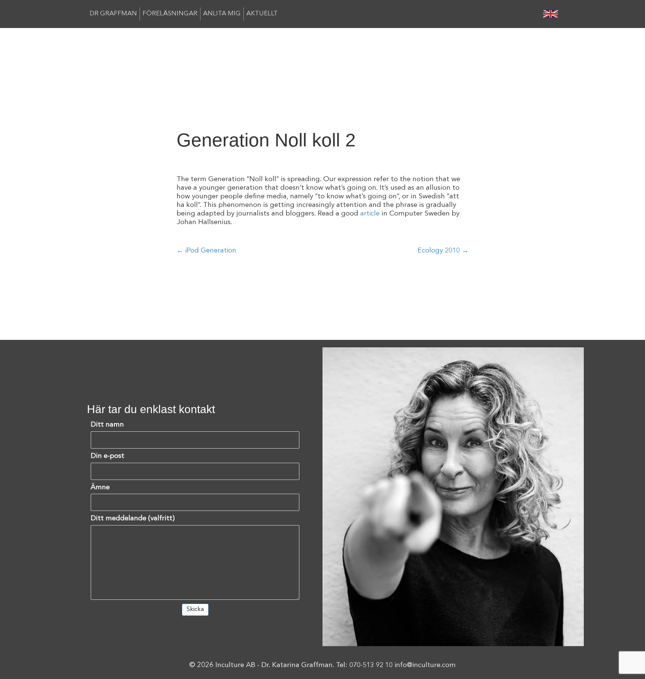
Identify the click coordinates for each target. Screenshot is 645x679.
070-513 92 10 (371, 665)
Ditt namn (107, 424)
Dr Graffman (113, 13)
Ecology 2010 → (443, 250)
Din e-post (107, 456)
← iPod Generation (206, 250)
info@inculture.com (425, 665)
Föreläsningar (170, 13)
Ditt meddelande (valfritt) (133, 518)
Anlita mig (222, 13)
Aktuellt (262, 13)
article (370, 213)
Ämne (100, 487)
